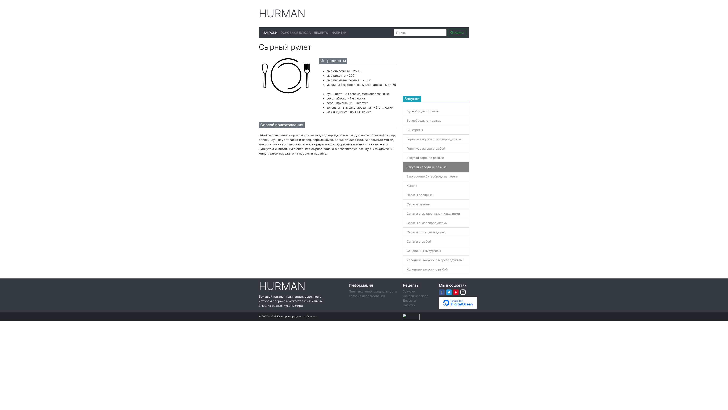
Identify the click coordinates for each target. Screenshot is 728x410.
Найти (458, 33)
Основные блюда (295, 33)
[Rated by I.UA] (411, 317)
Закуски (270, 33)
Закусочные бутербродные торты (432, 176)
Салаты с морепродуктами (427, 223)
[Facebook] (442, 292)
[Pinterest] (456, 292)
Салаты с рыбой (419, 241)
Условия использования (367, 296)
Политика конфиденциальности (373, 291)
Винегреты (415, 130)
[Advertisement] (400, 13)
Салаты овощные (420, 195)
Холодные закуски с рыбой (427, 269)
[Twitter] (449, 292)
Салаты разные (418, 204)
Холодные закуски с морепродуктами (435, 260)
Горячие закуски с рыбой (426, 148)
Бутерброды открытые (424, 120)
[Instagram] (463, 292)
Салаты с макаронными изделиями (433, 213)
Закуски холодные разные (426, 167)
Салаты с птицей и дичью (426, 232)
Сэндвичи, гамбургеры (424, 251)
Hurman (282, 13)
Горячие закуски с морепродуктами (434, 139)
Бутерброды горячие (423, 111)
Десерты (321, 33)
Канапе (412, 186)
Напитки (339, 33)
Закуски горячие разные (425, 158)
